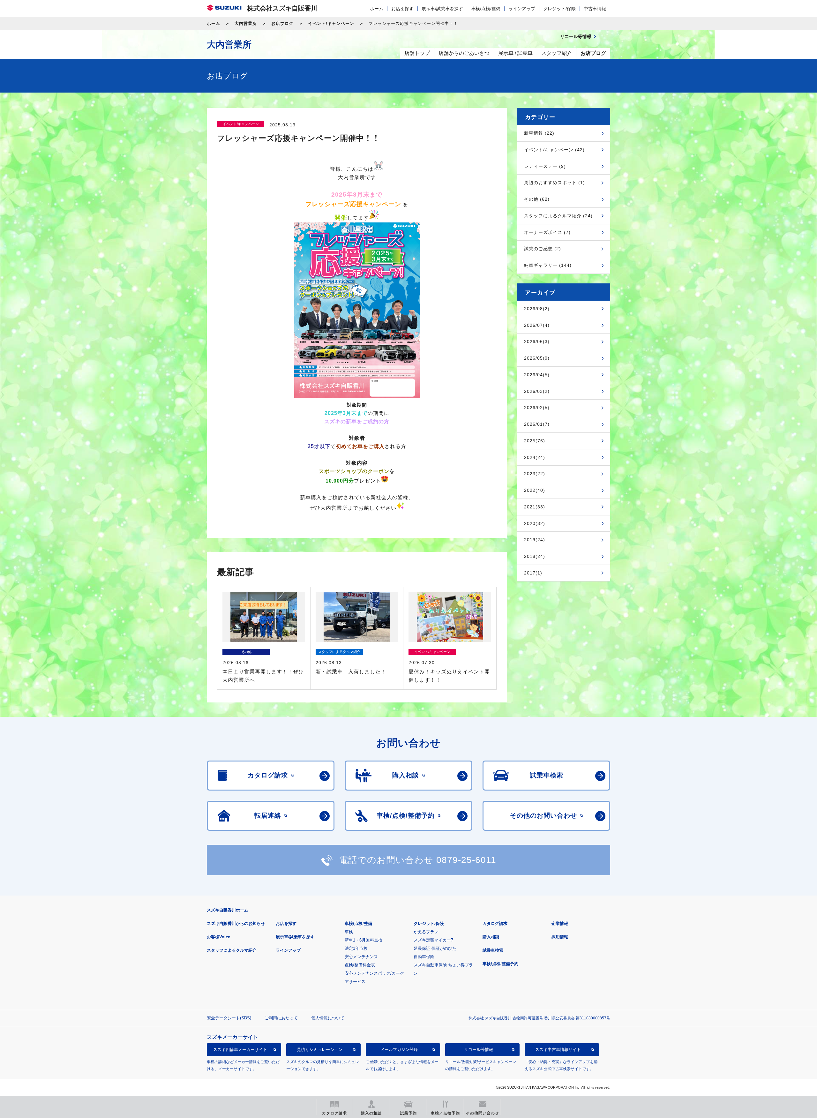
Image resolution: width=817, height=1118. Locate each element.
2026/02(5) (537, 407)
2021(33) (534, 506)
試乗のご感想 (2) (542, 248)
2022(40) (534, 490)
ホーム (376, 8)
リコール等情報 (478, 1049)
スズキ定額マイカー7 (433, 940)
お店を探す (402, 8)
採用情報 (559, 936)
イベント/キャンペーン (331, 23)
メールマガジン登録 (399, 1049)
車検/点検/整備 (485, 8)
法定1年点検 (356, 948)
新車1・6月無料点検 (363, 940)
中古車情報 (595, 8)
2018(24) (534, 556)
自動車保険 (424, 956)
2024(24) (534, 457)
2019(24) (534, 539)
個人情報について (327, 1018)
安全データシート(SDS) (229, 1018)
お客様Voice (218, 936)
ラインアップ (521, 8)
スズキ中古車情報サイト (558, 1049)
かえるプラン (426, 931)
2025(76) (534, 440)
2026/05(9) (537, 358)
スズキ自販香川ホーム (227, 910)
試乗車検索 (493, 950)
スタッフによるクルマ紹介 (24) (558, 215)
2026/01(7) (537, 424)
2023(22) (534, 473)
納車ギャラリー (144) (548, 265)
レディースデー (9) (545, 166)
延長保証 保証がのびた (435, 948)
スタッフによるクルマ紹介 (232, 950)
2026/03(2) (537, 391)
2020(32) (534, 523)
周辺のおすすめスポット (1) (554, 182)
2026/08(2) (537, 308)
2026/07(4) (537, 325)
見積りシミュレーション (319, 1049)
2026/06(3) (537, 341)
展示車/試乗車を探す (442, 8)
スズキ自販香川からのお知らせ (236, 923)
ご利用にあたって (281, 1018)
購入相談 (491, 936)
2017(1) (533, 572)
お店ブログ (282, 23)
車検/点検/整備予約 (500, 963)
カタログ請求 (495, 923)
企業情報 (559, 923)
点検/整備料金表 (360, 965)
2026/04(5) (537, 374)
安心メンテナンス (361, 956)
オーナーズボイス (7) (547, 232)
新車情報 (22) (539, 133)
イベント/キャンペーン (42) (554, 149)
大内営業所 (246, 23)
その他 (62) (537, 199)
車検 (349, 931)
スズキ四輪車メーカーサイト (240, 1049)
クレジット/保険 (559, 8)
